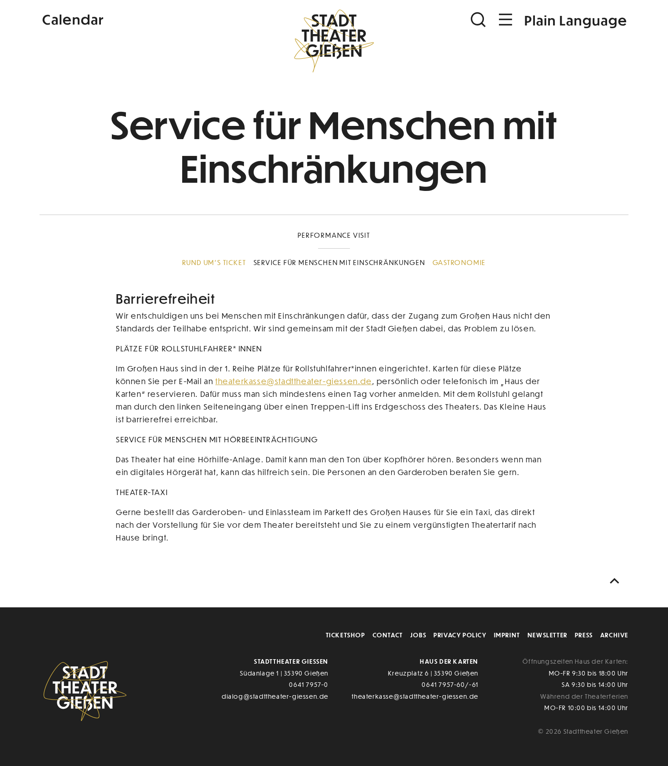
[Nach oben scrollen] (616, 581)
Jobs (418, 635)
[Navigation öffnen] (505, 20)
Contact (388, 635)
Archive (614, 635)
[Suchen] (479, 20)
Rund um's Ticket (214, 262)
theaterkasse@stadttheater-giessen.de (293, 381)
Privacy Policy (460, 635)
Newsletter (548, 635)
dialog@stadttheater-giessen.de (275, 696)
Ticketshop (345, 635)
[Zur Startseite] (334, 39)
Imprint (507, 635)
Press (584, 635)
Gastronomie (459, 262)
